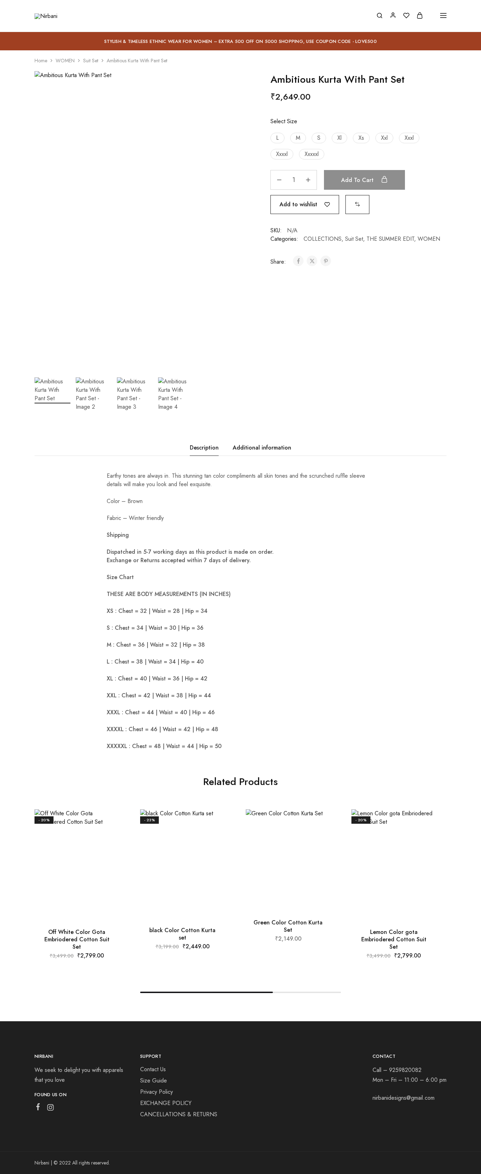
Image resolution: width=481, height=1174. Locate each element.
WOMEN (65, 60)
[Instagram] (50, 1109)
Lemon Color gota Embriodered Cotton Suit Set (393, 939)
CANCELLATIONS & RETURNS (178, 1114)
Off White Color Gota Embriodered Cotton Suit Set (77, 939)
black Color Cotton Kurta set (182, 934)
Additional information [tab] (262, 448)
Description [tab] (204, 448)
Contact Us (153, 1069)
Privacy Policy (156, 1092)
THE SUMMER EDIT (390, 239)
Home (41, 60)
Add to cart (358, 180)
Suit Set (90, 60)
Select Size (283, 121)
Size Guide (153, 1080)
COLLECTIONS (323, 239)
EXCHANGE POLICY (166, 1103)
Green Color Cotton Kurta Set (288, 926)
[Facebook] (38, 1108)
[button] (277, 138)
